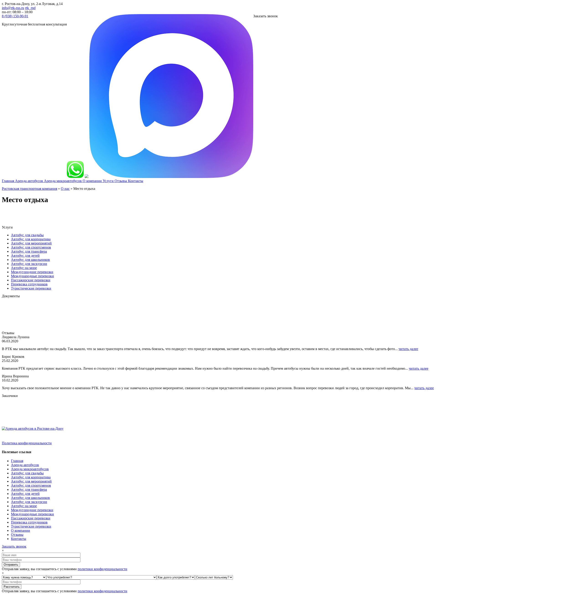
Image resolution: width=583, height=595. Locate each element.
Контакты (18, 539)
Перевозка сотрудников (29, 284)
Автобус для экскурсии (29, 264)
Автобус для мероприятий (31, 243)
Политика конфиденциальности (27, 443)
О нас (65, 189)
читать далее (408, 349)
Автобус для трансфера (29, 251)
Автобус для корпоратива (31, 239)
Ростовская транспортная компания (29, 189)
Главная (17, 461)
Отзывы (17, 535)
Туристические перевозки (31, 288)
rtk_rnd (30, 8)
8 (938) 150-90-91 (15, 16)
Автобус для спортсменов (31, 247)
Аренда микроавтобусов (30, 469)
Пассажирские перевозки (30, 280)
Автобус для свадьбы (27, 235)
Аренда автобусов (25, 465)
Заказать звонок (14, 546)
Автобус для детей (25, 255)
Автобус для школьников (30, 260)
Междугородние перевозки (32, 272)
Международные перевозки (32, 276)
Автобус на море (24, 268)
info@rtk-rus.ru (13, 8)
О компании (20, 530)
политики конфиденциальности (102, 569)
